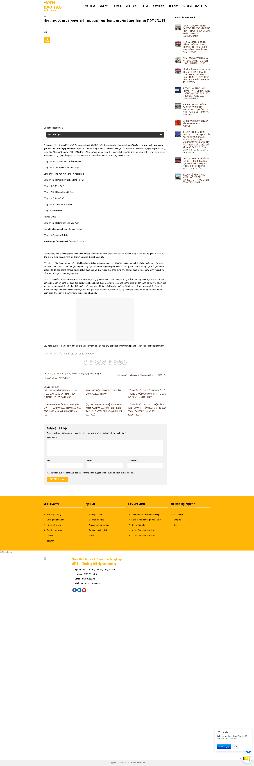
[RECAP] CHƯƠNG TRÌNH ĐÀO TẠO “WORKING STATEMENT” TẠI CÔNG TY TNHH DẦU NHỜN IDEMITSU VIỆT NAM (196, 109)
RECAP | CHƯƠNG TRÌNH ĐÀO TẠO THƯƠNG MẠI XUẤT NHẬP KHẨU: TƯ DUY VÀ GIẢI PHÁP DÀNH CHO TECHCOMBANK (196, 30)
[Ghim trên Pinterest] (110, 362)
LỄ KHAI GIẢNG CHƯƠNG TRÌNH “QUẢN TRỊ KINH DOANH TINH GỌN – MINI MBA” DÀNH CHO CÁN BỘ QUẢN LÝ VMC (195, 47)
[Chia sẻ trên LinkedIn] (119, 362)
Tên (49, 460)
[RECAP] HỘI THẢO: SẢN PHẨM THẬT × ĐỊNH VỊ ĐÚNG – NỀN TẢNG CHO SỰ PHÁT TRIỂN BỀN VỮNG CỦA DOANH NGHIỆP (196, 93)
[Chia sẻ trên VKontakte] (115, 362)
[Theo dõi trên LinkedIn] (79, 590)
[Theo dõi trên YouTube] (84, 590)
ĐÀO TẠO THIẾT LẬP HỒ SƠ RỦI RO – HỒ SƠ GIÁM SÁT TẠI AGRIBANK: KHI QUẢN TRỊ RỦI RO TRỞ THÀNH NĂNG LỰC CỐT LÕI (196, 163)
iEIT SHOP (187, 6)
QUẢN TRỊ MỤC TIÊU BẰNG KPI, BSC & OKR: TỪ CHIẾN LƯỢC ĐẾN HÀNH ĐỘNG (195, 61)
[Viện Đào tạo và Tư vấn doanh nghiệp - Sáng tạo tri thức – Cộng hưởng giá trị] (53, 6)
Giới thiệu (90, 6)
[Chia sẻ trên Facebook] (86, 362)
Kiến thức (131, 6)
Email (90, 460)
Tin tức (144, 6)
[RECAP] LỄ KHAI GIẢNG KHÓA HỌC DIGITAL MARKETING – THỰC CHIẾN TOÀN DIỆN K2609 (196, 179)
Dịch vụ (104, 6)
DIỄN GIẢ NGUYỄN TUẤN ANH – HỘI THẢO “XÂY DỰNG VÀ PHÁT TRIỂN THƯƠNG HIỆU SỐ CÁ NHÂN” (60, 393)
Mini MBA (173, 6)
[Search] (206, 5)
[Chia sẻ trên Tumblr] (124, 362)
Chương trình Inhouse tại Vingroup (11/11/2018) (139, 375)
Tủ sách (116, 6)
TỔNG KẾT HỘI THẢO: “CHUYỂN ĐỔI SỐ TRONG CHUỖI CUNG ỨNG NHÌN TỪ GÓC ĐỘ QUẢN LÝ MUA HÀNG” (147, 393)
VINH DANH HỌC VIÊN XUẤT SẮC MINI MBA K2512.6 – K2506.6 (196, 123)
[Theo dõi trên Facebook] (74, 590)
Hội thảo (47, 16)
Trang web (132, 460)
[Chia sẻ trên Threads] (100, 362)
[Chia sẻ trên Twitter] (96, 362)
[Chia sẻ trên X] (91, 362)
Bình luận (52, 438)
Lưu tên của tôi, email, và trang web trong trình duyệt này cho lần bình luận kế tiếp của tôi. (92, 473)
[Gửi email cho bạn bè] (105, 362)
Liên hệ (198, 6)
